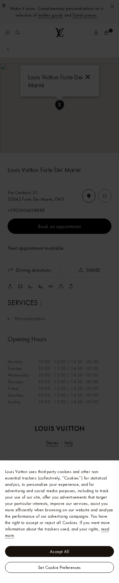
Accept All (59, 551)
